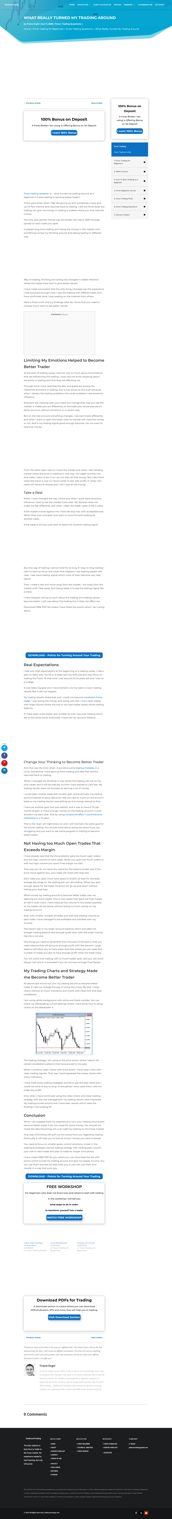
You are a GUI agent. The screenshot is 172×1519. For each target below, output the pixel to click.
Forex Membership (58, 1243)
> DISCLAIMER (55, 1467)
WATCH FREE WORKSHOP (64, 1217)
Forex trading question (36, 193)
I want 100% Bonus (64, 132)
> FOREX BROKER (82, 1451)
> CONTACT (54, 1455)
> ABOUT (53, 1447)
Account (159, 5)
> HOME (52, 1444)
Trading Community (86, 1243)
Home (72, 5)
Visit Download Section (64, 1317)
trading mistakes (85, 768)
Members (128, 5)
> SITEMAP (54, 1475)
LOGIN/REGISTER (145, 5)
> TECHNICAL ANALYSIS (84, 1447)
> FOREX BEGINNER (83, 1444)
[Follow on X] (141, 1513)
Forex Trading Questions (68, 24)
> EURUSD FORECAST (57, 1451)
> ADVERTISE (107, 1453)
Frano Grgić (33, 24)
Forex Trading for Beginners (48, 29)
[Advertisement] (86, 63)
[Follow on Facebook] (136, 1513)
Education (82, 5)
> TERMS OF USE (56, 1458)
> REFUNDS (54, 1471)
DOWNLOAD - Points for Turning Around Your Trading (64, 655)
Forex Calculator (102, 5)
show (64, 314)
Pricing (117, 5)
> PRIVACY (54, 1464)
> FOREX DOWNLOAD (110, 1444)
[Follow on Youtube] (146, 1513)
